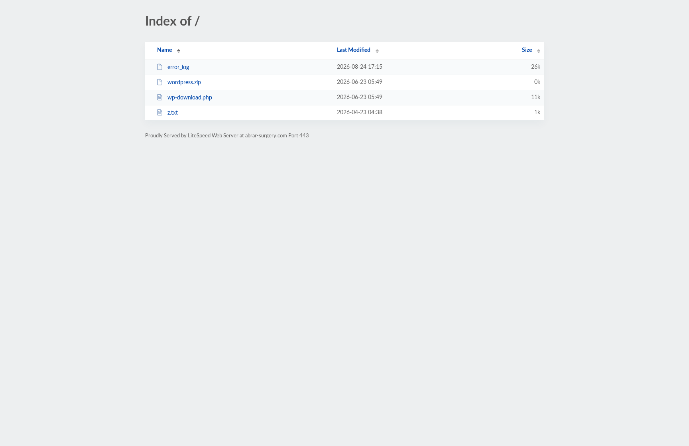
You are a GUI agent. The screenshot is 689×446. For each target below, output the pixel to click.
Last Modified (353, 50)
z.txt (172, 113)
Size (527, 50)
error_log (178, 67)
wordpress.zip (184, 82)
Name (164, 50)
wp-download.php (189, 98)
